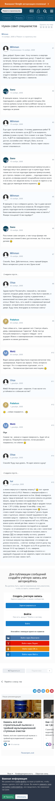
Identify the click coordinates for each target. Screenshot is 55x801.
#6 (53, 228)
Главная (7, 17)
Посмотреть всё (27, 752)
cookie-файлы (20, 781)
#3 (53, 122)
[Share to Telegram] (35, 691)
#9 (53, 321)
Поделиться (14, 670)
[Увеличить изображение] (39, 183)
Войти (27, 623)
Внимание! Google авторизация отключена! (25, 3)
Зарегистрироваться (27, 605)
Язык (9, 773)
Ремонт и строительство (26, 36)
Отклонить (21, 796)
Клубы (40, 17)
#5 (53, 196)
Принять (9, 796)
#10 (52, 352)
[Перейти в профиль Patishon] (5, 321)
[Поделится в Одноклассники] (47, 691)
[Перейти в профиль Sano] (5, 91)
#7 (53, 254)
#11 (52, 381)
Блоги (30, 17)
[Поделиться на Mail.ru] (43, 691)
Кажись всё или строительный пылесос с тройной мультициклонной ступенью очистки (19, 726)
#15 (52, 482)
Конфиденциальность (24, 773)
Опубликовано (22, 50)
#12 (52, 404)
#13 (52, 425)
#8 (53, 283)
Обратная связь (42, 773)
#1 (53, 48)
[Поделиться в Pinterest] (52, 691)
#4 (53, 159)
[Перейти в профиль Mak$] (5, 353)
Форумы (19, 17)
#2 (53, 91)
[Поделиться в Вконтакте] (39, 691)
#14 (52, 455)
